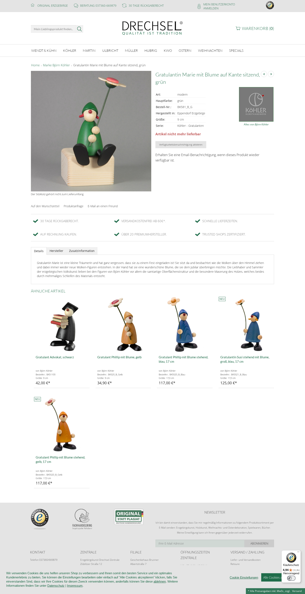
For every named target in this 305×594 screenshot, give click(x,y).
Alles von (256, 124)
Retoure (235, 564)
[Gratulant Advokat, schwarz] (61, 324)
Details (39, 251)
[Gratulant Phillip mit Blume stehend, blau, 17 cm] (184, 324)
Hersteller (56, 251)
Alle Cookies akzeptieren (280, 577)
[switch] (291, 578)
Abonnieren (259, 543)
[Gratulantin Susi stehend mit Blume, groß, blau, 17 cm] (246, 324)
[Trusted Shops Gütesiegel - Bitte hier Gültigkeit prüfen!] (270, 5)
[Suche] (79, 29)
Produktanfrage (73, 206)
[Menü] (298, 552)
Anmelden (210, 8)
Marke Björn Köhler (56, 65)
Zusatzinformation (82, 251)
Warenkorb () (258, 28)
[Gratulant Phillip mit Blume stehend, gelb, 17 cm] (61, 424)
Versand (297, 591)
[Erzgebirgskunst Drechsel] (152, 28)
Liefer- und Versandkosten (246, 560)
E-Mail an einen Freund (103, 206)
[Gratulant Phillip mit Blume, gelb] (123, 324)
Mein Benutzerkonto (219, 4)
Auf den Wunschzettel (45, 206)
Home (35, 65)
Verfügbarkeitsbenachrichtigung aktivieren (181, 144)
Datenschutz (56, 585)
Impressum (75, 585)
